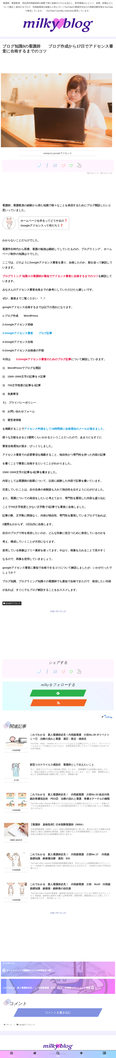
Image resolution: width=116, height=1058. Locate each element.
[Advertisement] (58, 63)
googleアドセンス (13, 603)
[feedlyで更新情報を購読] (58, 693)
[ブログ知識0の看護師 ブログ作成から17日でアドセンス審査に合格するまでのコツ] (54, 165)
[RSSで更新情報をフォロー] (58, 702)
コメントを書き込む (58, 1012)
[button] (107, 574)
